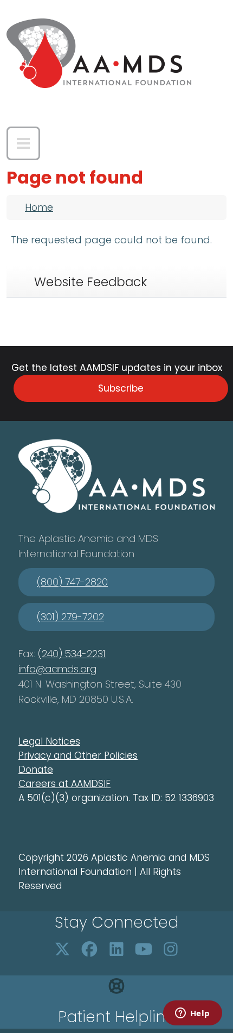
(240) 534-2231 (72, 653)
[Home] (99, 53)
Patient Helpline (116, 1017)
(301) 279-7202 (70, 616)
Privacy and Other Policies (78, 755)
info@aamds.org (57, 669)
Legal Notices (49, 741)
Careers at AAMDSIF (64, 783)
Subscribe (121, 388)
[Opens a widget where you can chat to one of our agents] (192, 1014)
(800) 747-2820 (72, 582)
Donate (35, 769)
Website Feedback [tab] (90, 282)
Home (39, 207)
